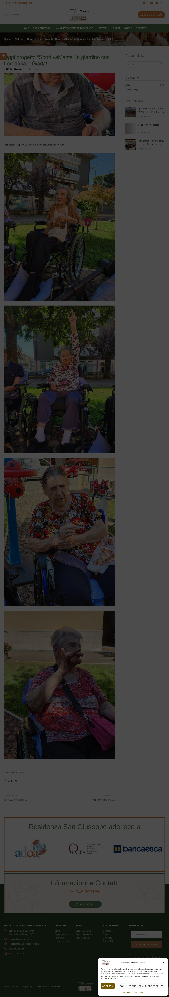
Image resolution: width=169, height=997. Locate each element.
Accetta (107, 986)
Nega (121, 986)
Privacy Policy (138, 992)
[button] (163, 962)
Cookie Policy (127, 992)
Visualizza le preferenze (146, 986)
